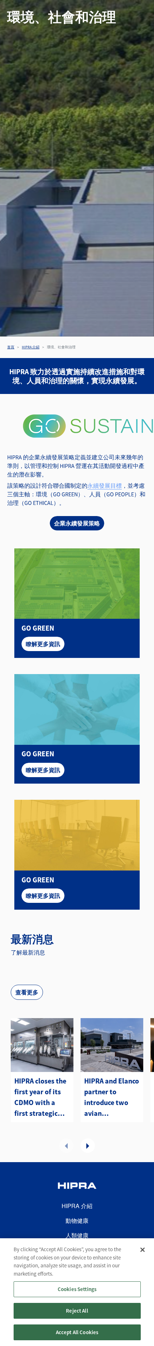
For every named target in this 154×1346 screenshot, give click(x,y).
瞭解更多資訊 (43, 644)
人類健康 (77, 1235)
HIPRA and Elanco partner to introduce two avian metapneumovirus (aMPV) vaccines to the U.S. (112, 1097)
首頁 (10, 347)
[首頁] (77, 1187)
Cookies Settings (77, 1289)
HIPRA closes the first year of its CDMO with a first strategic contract (40, 1097)
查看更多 (26, 992)
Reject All (77, 1310)
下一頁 (88, 1145)
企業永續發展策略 (77, 523)
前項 (66, 1145)
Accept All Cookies (77, 1332)
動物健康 (77, 1220)
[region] (77, 1292)
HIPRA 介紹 (30, 347)
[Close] (142, 1250)
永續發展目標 (104, 485)
